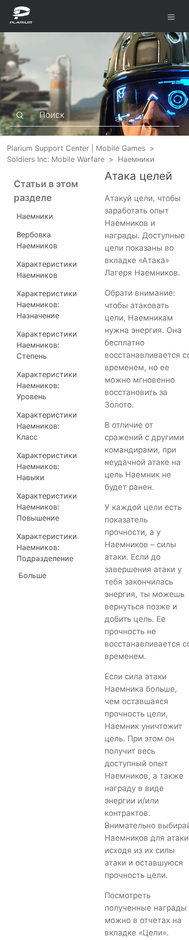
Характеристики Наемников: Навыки (47, 466)
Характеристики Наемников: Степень (47, 345)
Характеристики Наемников (47, 269)
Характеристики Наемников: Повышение (47, 506)
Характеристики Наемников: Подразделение (47, 547)
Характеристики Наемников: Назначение (47, 304)
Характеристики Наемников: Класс (47, 425)
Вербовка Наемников (37, 240)
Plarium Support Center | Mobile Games (76, 148)
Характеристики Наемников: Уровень (47, 385)
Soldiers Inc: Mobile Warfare (56, 159)
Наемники (136, 159)
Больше (32, 575)
